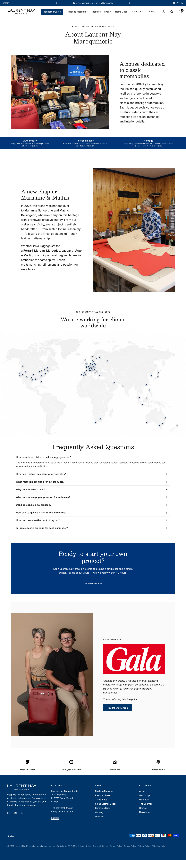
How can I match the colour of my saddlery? (41, 474)
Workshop (144, 795)
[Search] (172, 12)
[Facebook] (174, 3)
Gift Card (99, 816)
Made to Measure (77, 11)
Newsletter (145, 812)
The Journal (138, 11)
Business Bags (102, 808)
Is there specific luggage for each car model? (42, 528)
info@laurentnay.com (62, 811)
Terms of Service (100, 846)
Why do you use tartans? (30, 489)
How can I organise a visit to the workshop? (41, 512)
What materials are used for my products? (40, 481)
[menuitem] (52, 11)
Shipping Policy (159, 846)
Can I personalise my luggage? (33, 504)
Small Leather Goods (106, 803)
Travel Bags (101, 799)
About (153, 11)
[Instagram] (178, 3)
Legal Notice (85, 846)
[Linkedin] (182, 3)
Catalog (99, 812)
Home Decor (121, 11)
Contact (143, 808)
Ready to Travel (100, 11)
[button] (117, 707)
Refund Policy (144, 846)
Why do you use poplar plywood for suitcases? (43, 497)
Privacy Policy (116, 846)
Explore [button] (55, 818)
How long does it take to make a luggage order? (43, 457)
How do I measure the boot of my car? (38, 520)
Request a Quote (52, 11)
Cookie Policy (130, 846)
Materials (144, 799)
